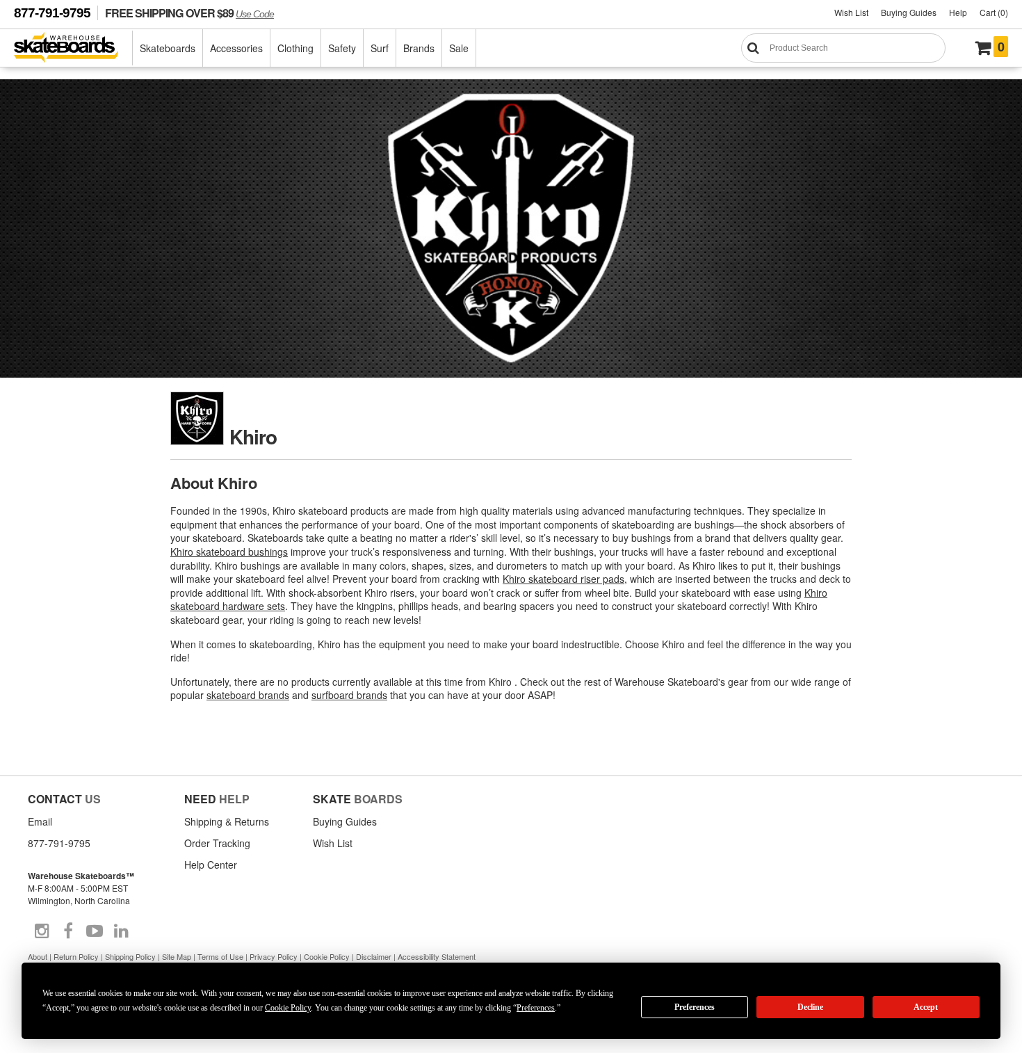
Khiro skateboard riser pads (563, 579)
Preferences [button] (536, 1008)
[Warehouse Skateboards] (73, 48)
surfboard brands (349, 695)
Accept (926, 1007)
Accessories (236, 48)
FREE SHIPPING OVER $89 (189, 13)
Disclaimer (373, 956)
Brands (419, 48)
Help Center (210, 864)
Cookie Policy (327, 956)
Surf (380, 48)
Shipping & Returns (226, 821)
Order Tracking (217, 843)
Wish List (851, 12)
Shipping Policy (130, 956)
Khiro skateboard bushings (229, 551)
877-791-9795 (52, 13)
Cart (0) (994, 12)
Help (958, 12)
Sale (459, 48)
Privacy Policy (274, 956)
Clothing (295, 48)
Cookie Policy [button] (288, 1008)
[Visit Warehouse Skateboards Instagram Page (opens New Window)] (41, 931)
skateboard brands (247, 695)
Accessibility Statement (437, 956)
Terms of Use (220, 956)
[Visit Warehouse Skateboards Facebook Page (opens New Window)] (68, 931)
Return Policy (76, 956)
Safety (342, 48)
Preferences (694, 1007)
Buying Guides (908, 12)
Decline (810, 1007)
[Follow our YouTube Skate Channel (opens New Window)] (94, 931)
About (37, 956)
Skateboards (167, 48)
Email (40, 821)
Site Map (176, 956)
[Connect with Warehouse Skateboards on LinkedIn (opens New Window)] (121, 931)
